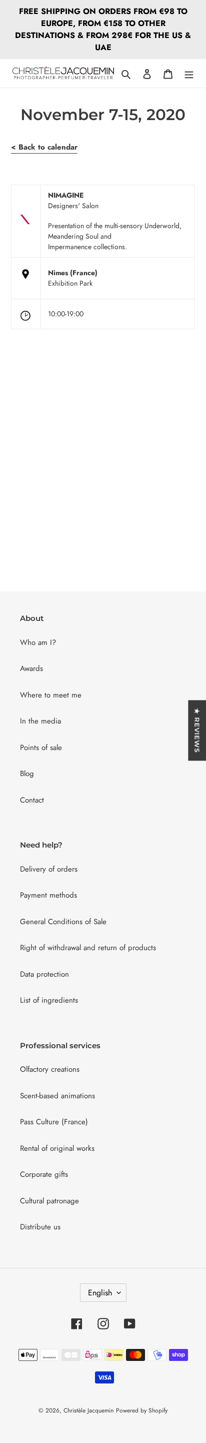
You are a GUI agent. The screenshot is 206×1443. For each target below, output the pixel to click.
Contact (32, 800)
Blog (27, 773)
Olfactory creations (50, 1069)
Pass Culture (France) (54, 1121)
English (100, 1292)
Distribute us (40, 1226)
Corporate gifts (44, 1174)
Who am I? (38, 642)
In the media (40, 721)
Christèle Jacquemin (89, 1410)
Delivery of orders (49, 869)
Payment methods (48, 895)
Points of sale (41, 747)
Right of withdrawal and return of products (88, 947)
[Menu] (189, 73)
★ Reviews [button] (197, 730)
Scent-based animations (57, 1095)
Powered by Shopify (142, 1410)
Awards (31, 668)
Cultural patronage (49, 1200)
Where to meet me (51, 694)
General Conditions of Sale (63, 921)
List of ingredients (49, 1000)
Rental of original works (57, 1148)
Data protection (44, 974)
